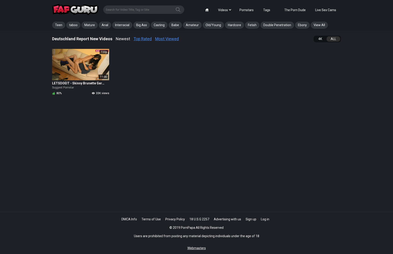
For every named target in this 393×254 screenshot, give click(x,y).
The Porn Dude (295, 10)
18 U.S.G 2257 (199, 219)
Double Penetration (277, 25)
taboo (73, 25)
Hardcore (234, 25)
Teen (58, 25)
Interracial (122, 25)
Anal (105, 25)
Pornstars (246, 10)
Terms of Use (151, 219)
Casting (159, 25)
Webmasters (196, 248)
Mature (89, 25)
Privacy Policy (175, 219)
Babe (175, 25)
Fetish (252, 25)
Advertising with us (227, 219)
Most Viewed (167, 38)
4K (320, 39)
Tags (266, 10)
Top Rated (143, 38)
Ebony (302, 25)
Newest (123, 38)
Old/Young (213, 25)
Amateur (192, 25)
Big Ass (141, 25)
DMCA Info (129, 219)
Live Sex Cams (325, 10)
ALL (333, 39)
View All (319, 25)
